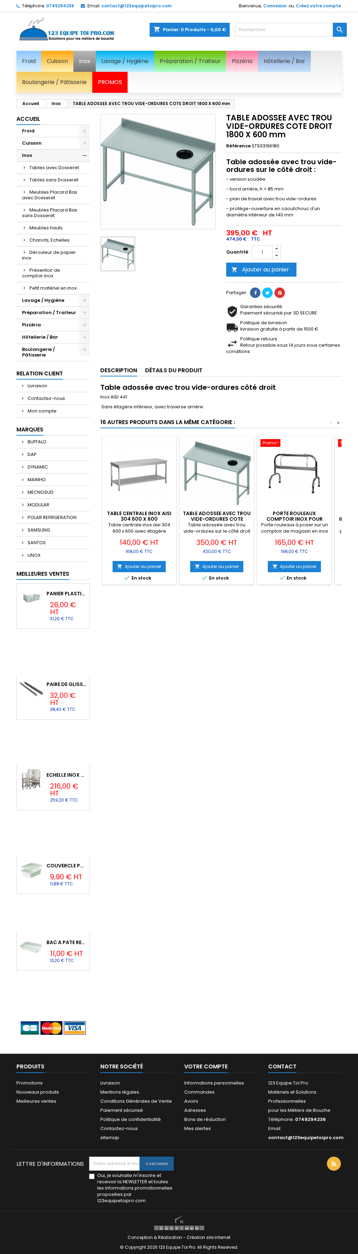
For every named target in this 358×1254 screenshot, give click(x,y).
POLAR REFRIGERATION (52, 517)
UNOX (34, 555)
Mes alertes (197, 1128)
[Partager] (255, 292)
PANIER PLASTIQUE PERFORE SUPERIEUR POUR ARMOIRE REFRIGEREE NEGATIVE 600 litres (66, 593)
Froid (28, 130)
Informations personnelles (214, 1083)
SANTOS (36, 542)
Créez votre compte (318, 6)
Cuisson (32, 143)
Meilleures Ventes (42, 574)
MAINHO (36, 479)
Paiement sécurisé (121, 1110)
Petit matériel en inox (53, 288)
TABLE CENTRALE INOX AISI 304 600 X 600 (139, 516)
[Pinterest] (279, 292)
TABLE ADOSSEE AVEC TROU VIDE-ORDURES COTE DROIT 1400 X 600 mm (217, 519)
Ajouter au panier (260, 269)
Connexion (275, 6)
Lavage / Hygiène (43, 300)
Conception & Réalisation (155, 1237)
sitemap (109, 1137)
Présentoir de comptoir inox (41, 273)
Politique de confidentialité (130, 1119)
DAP (32, 454)
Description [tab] (118, 370)
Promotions (29, 1083)
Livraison (37, 385)
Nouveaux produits (37, 1092)
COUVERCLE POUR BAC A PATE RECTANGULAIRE (66, 865)
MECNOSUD (40, 492)
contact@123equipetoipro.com (136, 6)
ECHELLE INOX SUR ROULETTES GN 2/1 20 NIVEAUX (66, 775)
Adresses (195, 1110)
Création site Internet (208, 1237)
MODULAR (38, 504)
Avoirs (191, 1101)
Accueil (28, 119)
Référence (238, 146)
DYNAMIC (37, 467)
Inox (27, 155)
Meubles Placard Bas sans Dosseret (49, 213)
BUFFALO (36, 441)
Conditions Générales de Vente (136, 1101)
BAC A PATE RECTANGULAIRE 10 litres (66, 942)
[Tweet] (267, 292)
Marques (29, 429)
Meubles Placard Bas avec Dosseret (49, 195)
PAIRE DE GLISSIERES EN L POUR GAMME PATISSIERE (66, 684)
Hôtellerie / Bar (40, 337)
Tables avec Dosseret (54, 167)
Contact (282, 1066)
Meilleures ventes (36, 1101)
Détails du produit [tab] (173, 370)
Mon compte (42, 411)
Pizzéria (31, 324)
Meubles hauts (46, 227)
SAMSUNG (38, 530)
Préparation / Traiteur (49, 312)
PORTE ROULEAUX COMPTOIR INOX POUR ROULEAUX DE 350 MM (294, 519)
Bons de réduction (205, 1119)
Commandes (199, 1092)
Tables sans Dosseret (53, 179)
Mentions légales (119, 1092)
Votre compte (206, 1066)
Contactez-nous (46, 398)
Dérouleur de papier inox (49, 255)
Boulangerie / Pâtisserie (38, 352)
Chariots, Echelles (49, 240)
